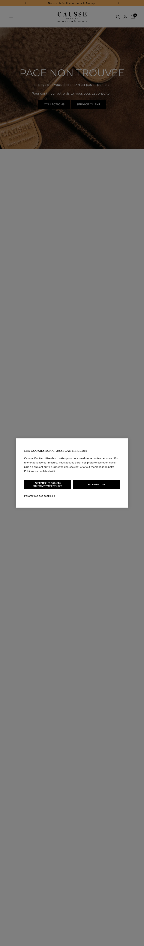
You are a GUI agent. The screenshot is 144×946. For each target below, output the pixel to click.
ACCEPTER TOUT (96, 484)
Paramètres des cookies (38, 495)
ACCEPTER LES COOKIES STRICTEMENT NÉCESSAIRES (47, 484)
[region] (72, 473)
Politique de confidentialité (39, 471)
